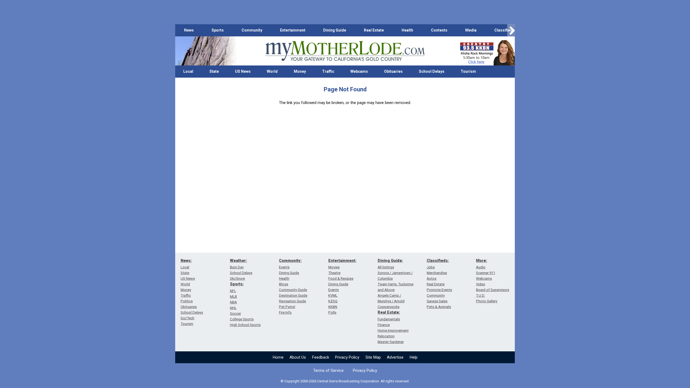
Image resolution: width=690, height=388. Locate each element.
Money (300, 71)
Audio (480, 267)
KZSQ (332, 301)
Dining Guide (334, 30)
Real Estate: (389, 312)
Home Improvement (393, 330)
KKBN (332, 307)
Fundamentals (389, 319)
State (214, 71)
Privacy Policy (347, 357)
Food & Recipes (340, 278)
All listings (386, 267)
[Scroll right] (511, 30)
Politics (187, 301)
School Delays (431, 71)
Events (284, 267)
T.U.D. (480, 295)
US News (243, 71)
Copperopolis (388, 307)
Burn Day (237, 267)
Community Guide (293, 290)
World (272, 71)
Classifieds (504, 30)
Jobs (431, 267)
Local (188, 71)
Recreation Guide (292, 301)
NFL (233, 291)
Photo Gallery (486, 301)
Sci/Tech (187, 318)
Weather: (238, 260)
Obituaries (393, 71)
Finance (384, 325)
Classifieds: (438, 260)
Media (471, 30)
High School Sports (245, 325)
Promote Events (439, 290)
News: (186, 260)
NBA (233, 302)
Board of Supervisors (492, 290)
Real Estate (374, 30)
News (189, 30)
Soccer (235, 313)
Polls (332, 312)
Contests (439, 30)
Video (480, 284)
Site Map (373, 357)
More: (481, 260)
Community (252, 30)
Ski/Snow (237, 278)
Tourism (468, 71)
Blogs (283, 284)
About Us (297, 357)
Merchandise (437, 273)
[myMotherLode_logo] (345, 51)
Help (414, 357)
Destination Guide (293, 295)
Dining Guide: (390, 260)
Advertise (395, 357)
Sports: (237, 284)
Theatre (334, 273)
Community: (290, 260)
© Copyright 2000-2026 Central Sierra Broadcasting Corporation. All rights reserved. (345, 381)
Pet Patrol (287, 307)
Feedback (320, 357)
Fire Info (285, 312)
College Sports (242, 319)
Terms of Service (328, 370)
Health (407, 30)
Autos (431, 278)
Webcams (359, 71)
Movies (334, 267)
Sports (218, 30)
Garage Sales (437, 301)
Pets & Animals (439, 307)
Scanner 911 (485, 273)
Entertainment (292, 30)
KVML (332, 295)
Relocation (386, 336)
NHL (233, 308)
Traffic (328, 71)
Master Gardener (391, 342)
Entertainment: (342, 260)
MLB (233, 297)
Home (278, 357)
